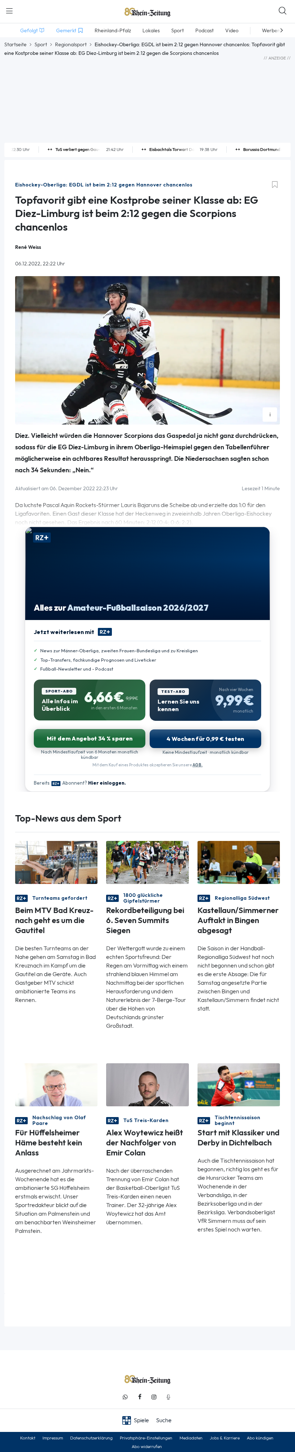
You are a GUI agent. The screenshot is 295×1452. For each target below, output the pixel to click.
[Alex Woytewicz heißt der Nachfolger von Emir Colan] (147, 1084)
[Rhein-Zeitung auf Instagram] (154, 1397)
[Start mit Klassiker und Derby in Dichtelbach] (239, 1084)
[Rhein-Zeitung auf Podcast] (168, 1397)
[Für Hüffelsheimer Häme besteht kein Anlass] (56, 1084)
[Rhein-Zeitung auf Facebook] (139, 1397)
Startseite (15, 44)
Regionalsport (71, 44)
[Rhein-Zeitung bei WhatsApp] (125, 1397)
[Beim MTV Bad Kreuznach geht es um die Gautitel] (56, 862)
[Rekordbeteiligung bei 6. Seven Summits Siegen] (147, 862)
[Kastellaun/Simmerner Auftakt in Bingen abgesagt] (239, 862)
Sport (41, 44)
